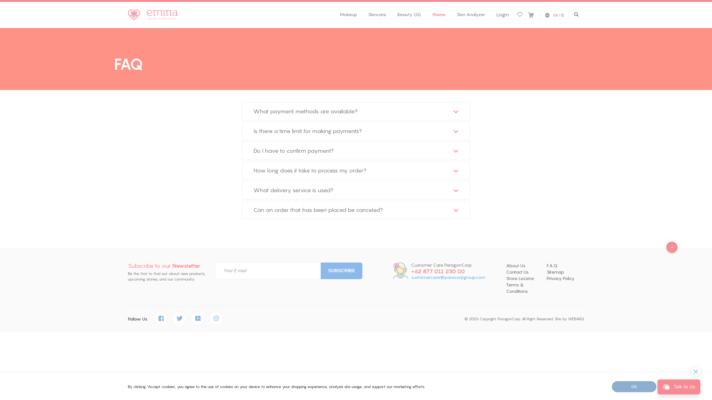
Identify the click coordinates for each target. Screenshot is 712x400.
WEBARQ (576, 318)
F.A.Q (552, 265)
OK (634, 386)
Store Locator (520, 278)
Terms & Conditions (517, 288)
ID (562, 15)
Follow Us (137, 319)
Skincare (377, 14)
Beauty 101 (409, 14)
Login (502, 15)
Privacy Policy (561, 278)
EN (555, 15)
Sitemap (555, 272)
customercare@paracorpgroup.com (448, 277)
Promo (439, 14)
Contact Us (517, 272)
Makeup (348, 14)
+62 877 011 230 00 (438, 271)
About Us (515, 265)
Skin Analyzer (471, 14)
